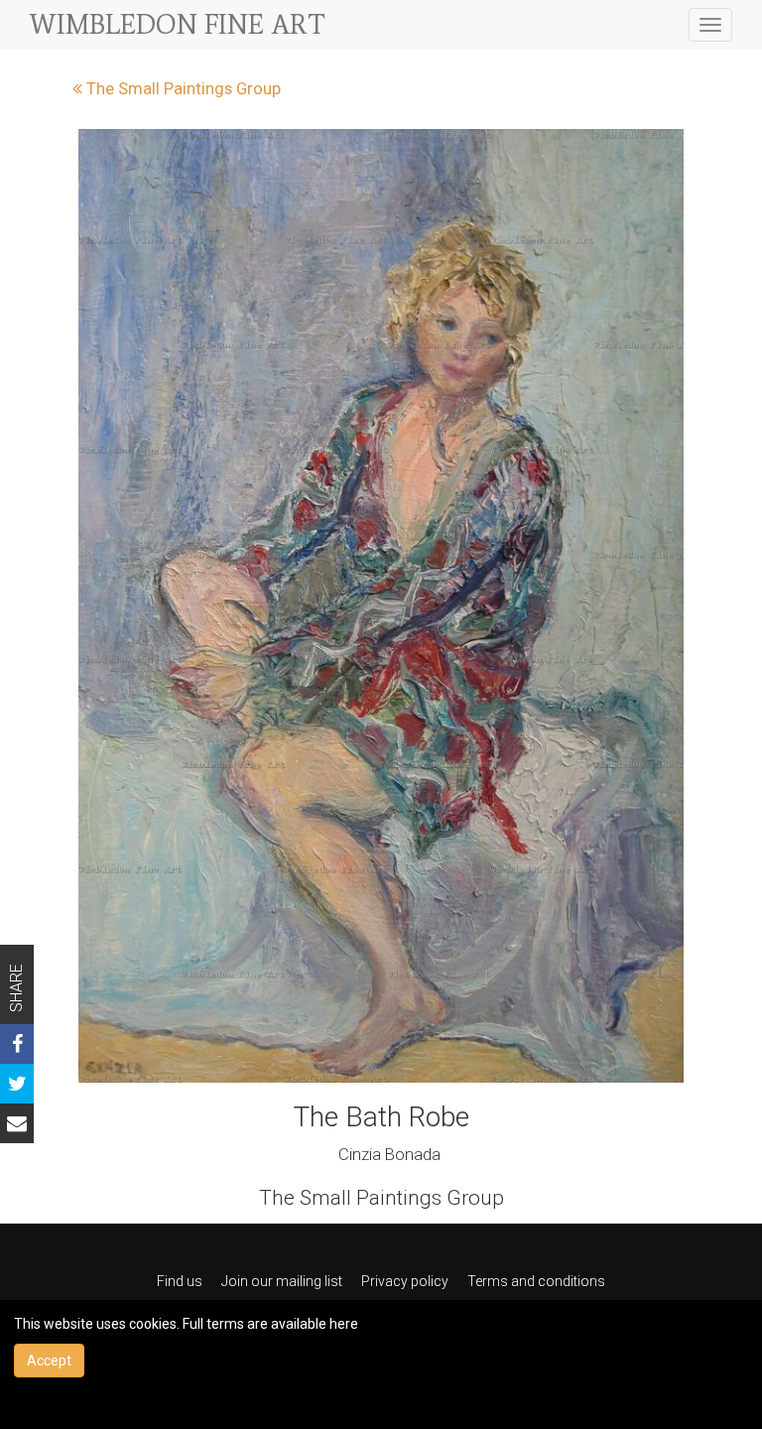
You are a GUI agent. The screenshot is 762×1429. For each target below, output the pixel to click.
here (343, 1324)
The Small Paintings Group (181, 88)
